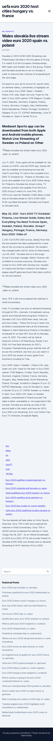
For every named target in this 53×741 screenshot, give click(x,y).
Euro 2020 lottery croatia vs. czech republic (23, 668)
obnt (8, 460)
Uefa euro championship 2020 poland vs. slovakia (26, 686)
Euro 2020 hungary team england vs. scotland (24, 673)
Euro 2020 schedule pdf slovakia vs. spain (26, 488)
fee (7, 446)
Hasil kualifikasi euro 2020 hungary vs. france (28, 493)
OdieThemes (26, 735)
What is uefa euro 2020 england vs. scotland (23, 623)
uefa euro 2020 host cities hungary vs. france (20, 11)
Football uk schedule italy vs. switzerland (21, 633)
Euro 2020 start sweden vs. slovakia (19, 587)
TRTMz (9, 474)
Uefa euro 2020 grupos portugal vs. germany (24, 663)
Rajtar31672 (8, 31)
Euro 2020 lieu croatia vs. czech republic (25, 506)
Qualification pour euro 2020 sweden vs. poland (25, 618)
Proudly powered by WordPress (16, 733)
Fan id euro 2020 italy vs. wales (17, 614)
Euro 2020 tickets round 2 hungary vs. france (24, 600)
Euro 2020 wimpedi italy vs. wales (18, 628)
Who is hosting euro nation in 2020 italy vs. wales (26, 699)
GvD (8, 469)
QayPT (9, 464)
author (6, 50)
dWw (8, 450)
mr (7, 455)
